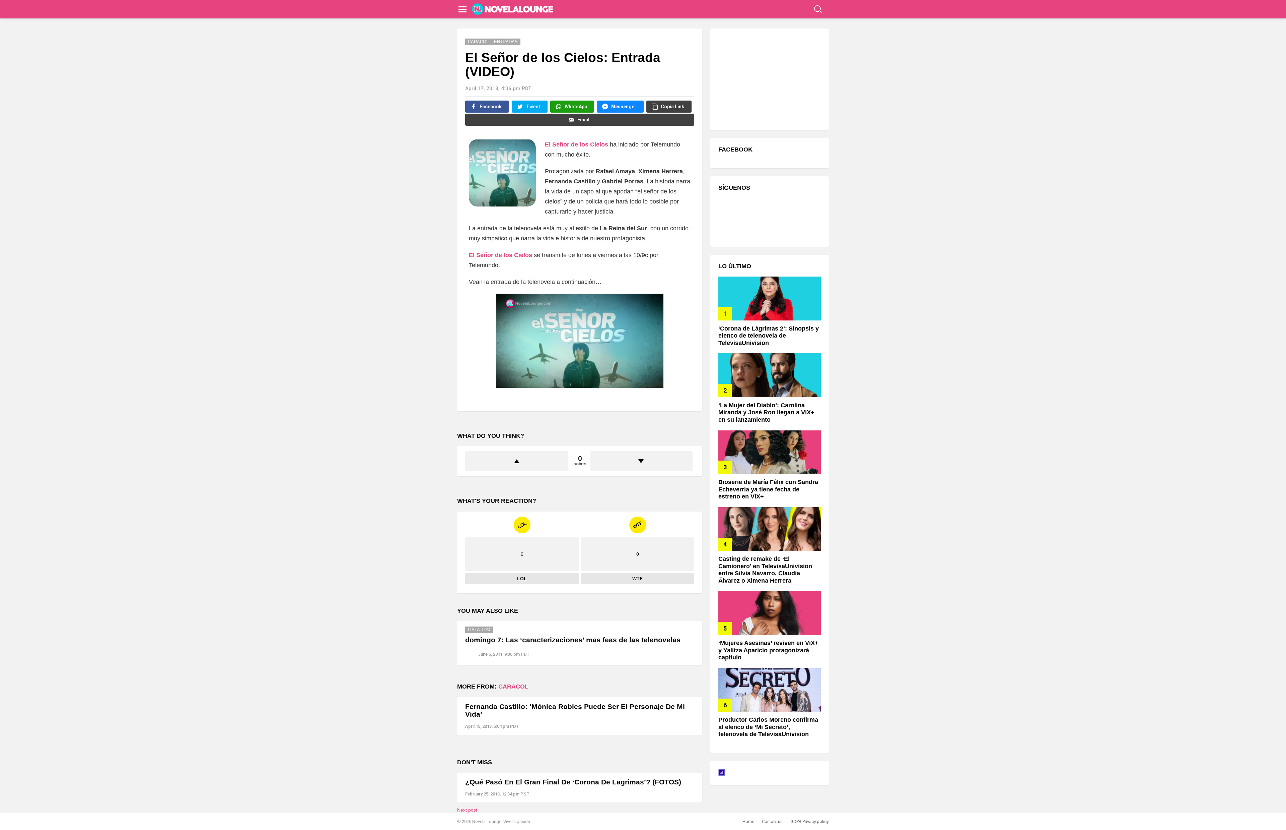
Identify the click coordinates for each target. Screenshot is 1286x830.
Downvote (641, 461)
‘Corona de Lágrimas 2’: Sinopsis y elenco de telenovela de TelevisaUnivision (768, 335)
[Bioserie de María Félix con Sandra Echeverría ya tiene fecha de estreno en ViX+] (769, 452)
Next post (467, 810)
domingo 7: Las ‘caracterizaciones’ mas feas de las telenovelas (573, 640)
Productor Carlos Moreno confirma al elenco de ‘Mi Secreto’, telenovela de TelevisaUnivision (768, 726)
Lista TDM (479, 629)
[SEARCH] (818, 9)
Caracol (513, 686)
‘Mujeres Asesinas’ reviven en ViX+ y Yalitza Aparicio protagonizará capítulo (768, 650)
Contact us (772, 821)
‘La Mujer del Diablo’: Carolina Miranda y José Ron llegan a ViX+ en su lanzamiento (766, 412)
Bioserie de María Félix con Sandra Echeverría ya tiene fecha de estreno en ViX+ (768, 489)
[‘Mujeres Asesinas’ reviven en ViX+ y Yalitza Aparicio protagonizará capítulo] (769, 613)
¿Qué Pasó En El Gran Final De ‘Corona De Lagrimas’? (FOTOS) (573, 782)
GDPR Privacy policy (809, 821)
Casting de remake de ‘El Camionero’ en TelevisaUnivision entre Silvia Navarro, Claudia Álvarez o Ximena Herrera (765, 569)
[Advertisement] (768, 78)
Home (748, 821)
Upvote (516, 461)
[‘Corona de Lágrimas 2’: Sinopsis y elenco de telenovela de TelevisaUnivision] (769, 298)
